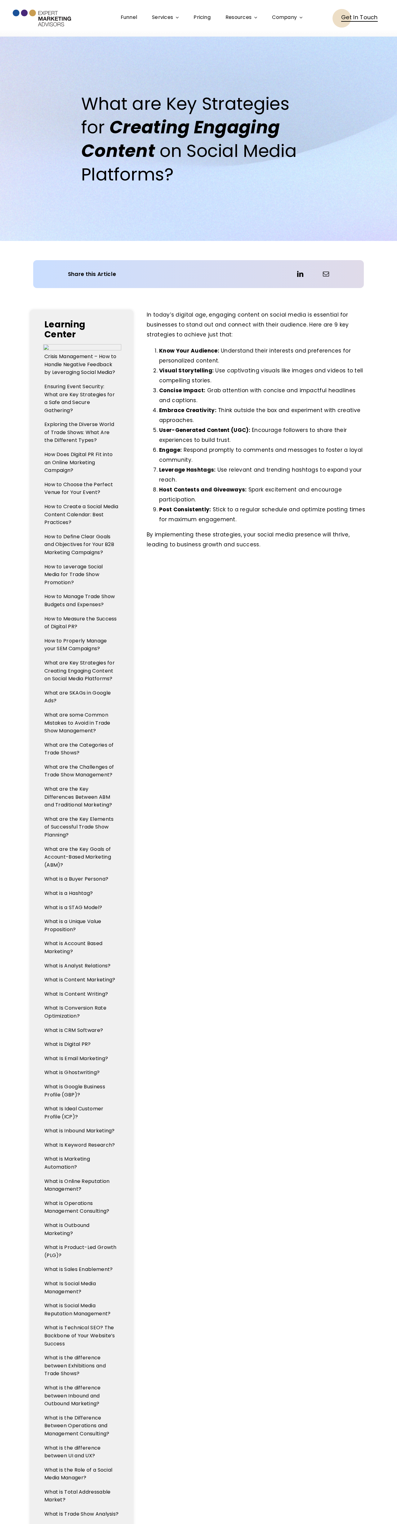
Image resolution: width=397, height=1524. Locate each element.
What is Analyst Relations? (77, 965)
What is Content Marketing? (79, 979)
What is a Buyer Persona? (76, 878)
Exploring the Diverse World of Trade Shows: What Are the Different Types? (79, 432)
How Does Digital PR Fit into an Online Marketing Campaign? (78, 462)
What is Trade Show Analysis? (81, 1513)
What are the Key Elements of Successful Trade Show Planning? (79, 826)
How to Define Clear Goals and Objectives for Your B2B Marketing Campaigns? (79, 544)
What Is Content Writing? (76, 993)
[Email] (326, 274)
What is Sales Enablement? (78, 1269)
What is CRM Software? (73, 1030)
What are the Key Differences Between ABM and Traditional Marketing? (78, 796)
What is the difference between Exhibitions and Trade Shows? (75, 1365)
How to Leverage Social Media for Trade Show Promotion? (73, 574)
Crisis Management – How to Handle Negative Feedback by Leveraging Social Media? (80, 364)
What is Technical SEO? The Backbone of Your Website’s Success (79, 1335)
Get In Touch (359, 17)
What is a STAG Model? (73, 907)
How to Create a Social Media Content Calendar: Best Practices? (81, 514)
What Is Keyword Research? (79, 1145)
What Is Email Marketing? (76, 1058)
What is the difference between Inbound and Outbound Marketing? (72, 1395)
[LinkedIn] (300, 274)
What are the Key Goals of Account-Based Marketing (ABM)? (77, 857)
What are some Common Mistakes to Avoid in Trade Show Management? (77, 722)
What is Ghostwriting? (72, 1072)
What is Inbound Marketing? (79, 1130)
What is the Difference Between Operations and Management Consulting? (76, 1425)
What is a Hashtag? (68, 893)
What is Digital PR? (67, 1044)
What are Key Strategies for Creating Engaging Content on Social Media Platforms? (79, 670)
